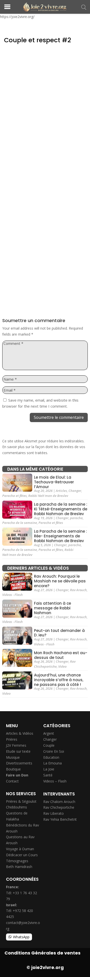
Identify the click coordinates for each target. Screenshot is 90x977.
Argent (48, 733)
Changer (74, 490)
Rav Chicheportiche (55, 664)
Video (62, 666)
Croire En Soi (53, 751)
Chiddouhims (16, 807)
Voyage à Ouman (20, 848)
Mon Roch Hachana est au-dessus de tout (60, 655)
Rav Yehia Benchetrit (60, 819)
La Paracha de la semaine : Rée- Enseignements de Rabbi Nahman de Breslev (60, 536)
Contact (12, 781)
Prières (11, 739)
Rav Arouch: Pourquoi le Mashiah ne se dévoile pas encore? (60, 581)
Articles (61, 490)
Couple (48, 745)
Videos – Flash (54, 781)
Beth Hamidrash (19, 866)
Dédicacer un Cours (22, 854)
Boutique (13, 769)
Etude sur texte (18, 751)
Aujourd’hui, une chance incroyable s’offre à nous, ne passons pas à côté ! (58, 679)
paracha (76, 518)
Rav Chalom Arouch (59, 801)
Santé (47, 775)
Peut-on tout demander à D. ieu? (59, 633)
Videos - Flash (12, 594)
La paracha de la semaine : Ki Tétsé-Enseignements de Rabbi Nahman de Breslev (60, 509)
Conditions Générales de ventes (42, 953)
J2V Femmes (16, 745)
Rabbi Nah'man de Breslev (48, 495)
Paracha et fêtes (14, 495)
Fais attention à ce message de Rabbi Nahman (52, 608)
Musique (13, 757)
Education (51, 757)
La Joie (48, 769)
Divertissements (19, 763)
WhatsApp (21, 936)
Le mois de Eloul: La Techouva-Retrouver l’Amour (54, 482)
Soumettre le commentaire (59, 417)
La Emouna (52, 763)
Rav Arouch (78, 590)
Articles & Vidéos (19, 733)
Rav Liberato (53, 813)
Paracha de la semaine (19, 522)
